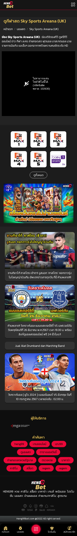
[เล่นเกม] (36, 529)
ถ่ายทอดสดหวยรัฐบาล (20, 460)
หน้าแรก (8, 29)
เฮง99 (59, 444)
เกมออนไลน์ (39, 444)
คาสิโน (14, 468)
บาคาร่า (66, 460)
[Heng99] (8, 4)
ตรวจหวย (47, 460)
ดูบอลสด (26, 452)
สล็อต (30, 468)
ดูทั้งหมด (38, 175)
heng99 (19, 444)
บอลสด (21, 29)
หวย (17, 491)
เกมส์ (51, 491)
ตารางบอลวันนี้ (48, 452)
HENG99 (8, 491)
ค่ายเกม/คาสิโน (47, 496)
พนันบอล (60, 491)
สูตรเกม (62, 496)
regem (46, 468)
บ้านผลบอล (30, 496)
